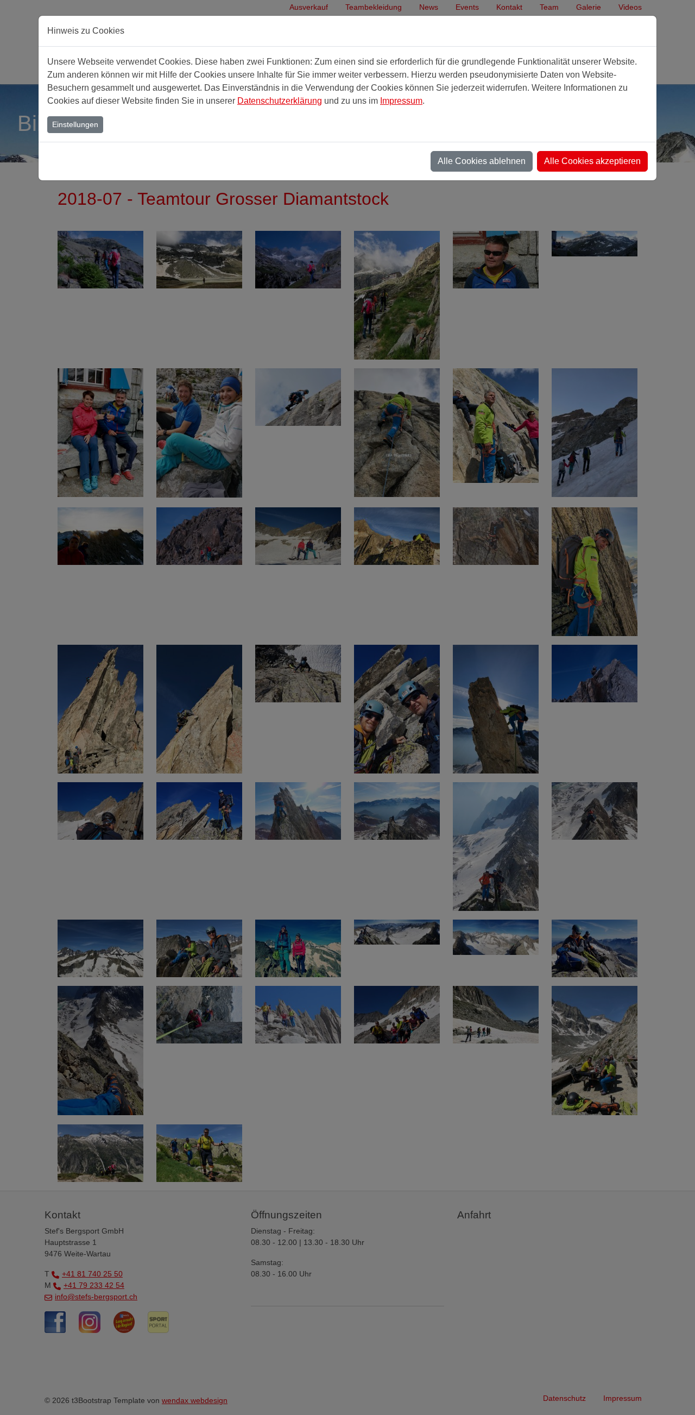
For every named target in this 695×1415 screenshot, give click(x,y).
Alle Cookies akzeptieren (592, 161)
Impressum (401, 100)
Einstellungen (75, 124)
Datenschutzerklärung (279, 100)
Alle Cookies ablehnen (482, 161)
